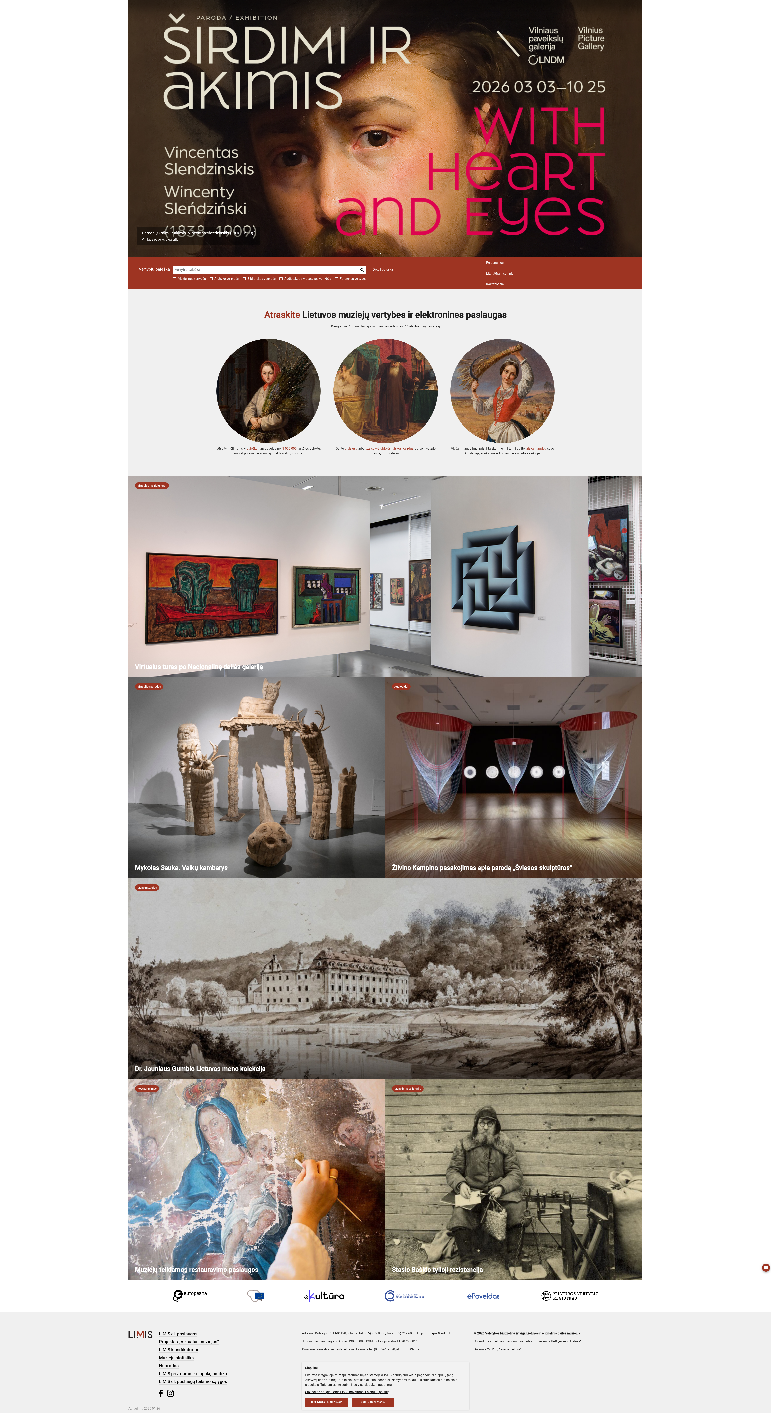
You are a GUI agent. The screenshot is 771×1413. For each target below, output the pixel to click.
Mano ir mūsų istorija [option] (407, 1088)
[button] (377, 253)
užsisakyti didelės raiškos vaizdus (389, 448)
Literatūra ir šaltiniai (500, 273)
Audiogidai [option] (401, 686)
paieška (252, 448)
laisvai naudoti (535, 448)
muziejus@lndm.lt (437, 1333)
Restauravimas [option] (147, 1088)
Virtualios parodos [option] (149, 686)
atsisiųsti (351, 448)
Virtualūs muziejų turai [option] (151, 485)
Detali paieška (383, 269)
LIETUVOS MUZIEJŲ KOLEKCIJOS (74, 6)
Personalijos (495, 263)
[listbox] (151, 485)
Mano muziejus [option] (147, 887)
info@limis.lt (413, 1349)
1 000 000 (289, 448)
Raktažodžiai (495, 284)
